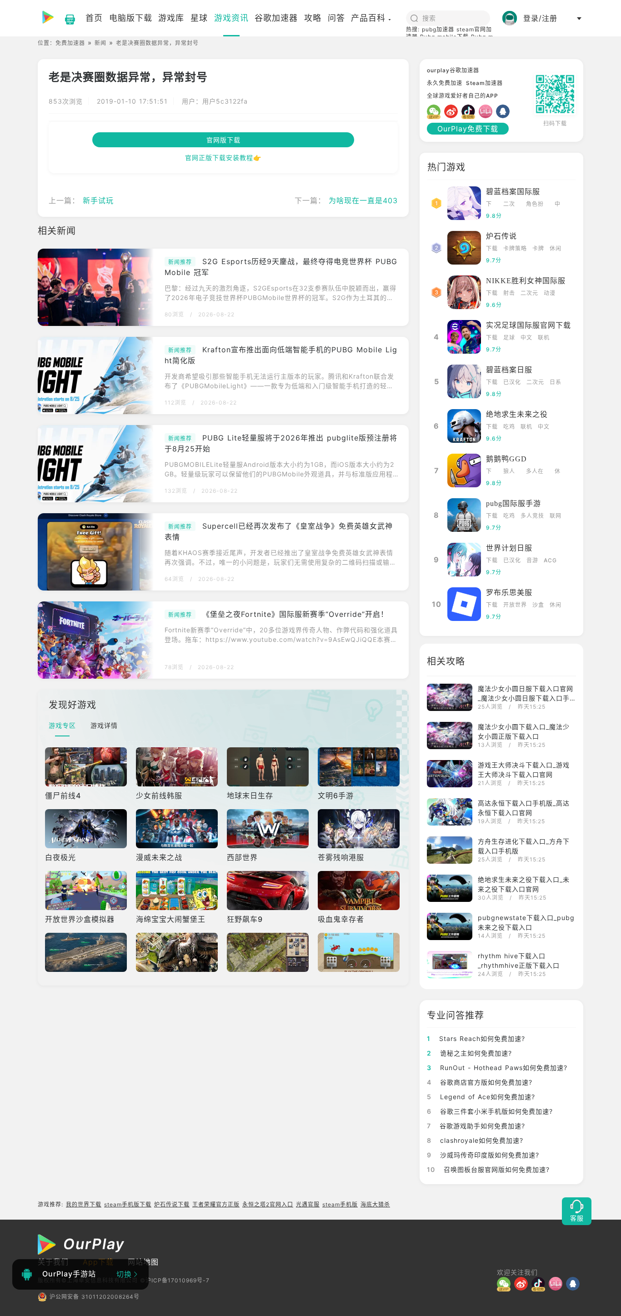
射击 (509, 293)
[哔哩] (487, 111)
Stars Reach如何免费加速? (476, 1038)
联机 (544, 337)
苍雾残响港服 (341, 857)
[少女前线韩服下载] (178, 766)
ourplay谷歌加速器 (453, 70)
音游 (532, 560)
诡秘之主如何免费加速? (469, 1053)
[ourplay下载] (65, 18)
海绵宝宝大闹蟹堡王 (170, 919)
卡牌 (538, 248)
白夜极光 (60, 857)
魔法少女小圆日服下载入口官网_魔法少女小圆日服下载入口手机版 (525, 698)
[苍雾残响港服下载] (359, 828)
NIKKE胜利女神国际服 (526, 281)
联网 (555, 515)
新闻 (100, 43)
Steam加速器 (484, 83)
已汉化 (512, 382)
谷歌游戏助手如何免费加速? (476, 1126)
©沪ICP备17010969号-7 (175, 1280)
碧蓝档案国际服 (513, 191)
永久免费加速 (444, 83)
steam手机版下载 (127, 1204)
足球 (509, 337)
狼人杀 (509, 472)
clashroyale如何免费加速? (475, 1140)
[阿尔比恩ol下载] (268, 952)
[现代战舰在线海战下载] (87, 952)
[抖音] (470, 111)
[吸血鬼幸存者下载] (359, 890)
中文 (558, 204)
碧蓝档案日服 (509, 370)
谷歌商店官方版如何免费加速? (479, 1082)
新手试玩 (98, 200)
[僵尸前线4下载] (87, 766)
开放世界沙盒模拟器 (80, 919)
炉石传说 (501, 236)
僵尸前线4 (63, 795)
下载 (489, 204)
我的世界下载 (83, 1204)
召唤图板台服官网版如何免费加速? (488, 1169)
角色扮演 (535, 204)
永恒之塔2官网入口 (267, 1204)
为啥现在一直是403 (363, 200)
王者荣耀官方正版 (216, 1204)
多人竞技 (532, 515)
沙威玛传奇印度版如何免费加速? (483, 1155)
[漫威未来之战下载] (178, 828)
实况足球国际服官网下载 (528, 325)
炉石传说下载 (172, 1204)
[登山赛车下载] (359, 952)
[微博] (452, 111)
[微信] (435, 111)
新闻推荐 (180, 262)
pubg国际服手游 (513, 503)
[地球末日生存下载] (268, 766)
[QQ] (504, 111)
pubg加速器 (438, 29)
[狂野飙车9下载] (268, 890)
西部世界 (242, 857)
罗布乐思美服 (509, 592)
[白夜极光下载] (87, 828)
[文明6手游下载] (359, 766)
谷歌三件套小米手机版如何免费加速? (490, 1111)
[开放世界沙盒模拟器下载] (87, 890)
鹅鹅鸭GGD (506, 459)
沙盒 (538, 604)
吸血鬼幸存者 (341, 919)
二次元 (509, 204)
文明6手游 (336, 795)
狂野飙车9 (245, 919)
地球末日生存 (250, 795)
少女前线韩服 (159, 795)
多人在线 (535, 472)
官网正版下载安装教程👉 (223, 157)
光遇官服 (308, 1204)
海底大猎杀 (375, 1204)
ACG (550, 560)
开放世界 (515, 604)
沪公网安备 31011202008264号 (95, 1296)
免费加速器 (70, 43)
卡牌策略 (515, 248)
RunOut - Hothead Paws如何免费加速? (497, 1067)
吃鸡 (509, 426)
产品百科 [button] (368, 18)
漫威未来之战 (159, 857)
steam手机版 (340, 1204)
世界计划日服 (509, 548)
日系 (555, 382)
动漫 (550, 293)
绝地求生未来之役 (517, 414)
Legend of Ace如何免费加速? (481, 1097)
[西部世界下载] (268, 828)
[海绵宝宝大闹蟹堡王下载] (178, 890)
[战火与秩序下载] (178, 952)
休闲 (555, 248)
